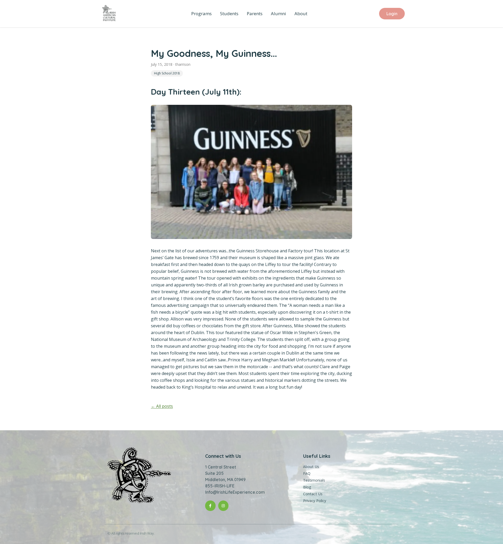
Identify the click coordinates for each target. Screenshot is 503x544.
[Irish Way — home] (109, 13)
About (300, 13)
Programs (201, 13)
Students (229, 13)
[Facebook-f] (210, 506)
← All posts (162, 406)
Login (391, 13)
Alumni (278, 13)
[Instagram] (223, 506)
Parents (255, 13)
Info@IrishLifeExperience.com (235, 492)
